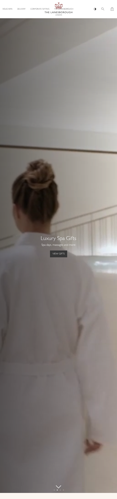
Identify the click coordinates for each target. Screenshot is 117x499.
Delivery (21, 9)
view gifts (59, 254)
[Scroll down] (58, 487)
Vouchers (7, 9)
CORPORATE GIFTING (39, 9)
